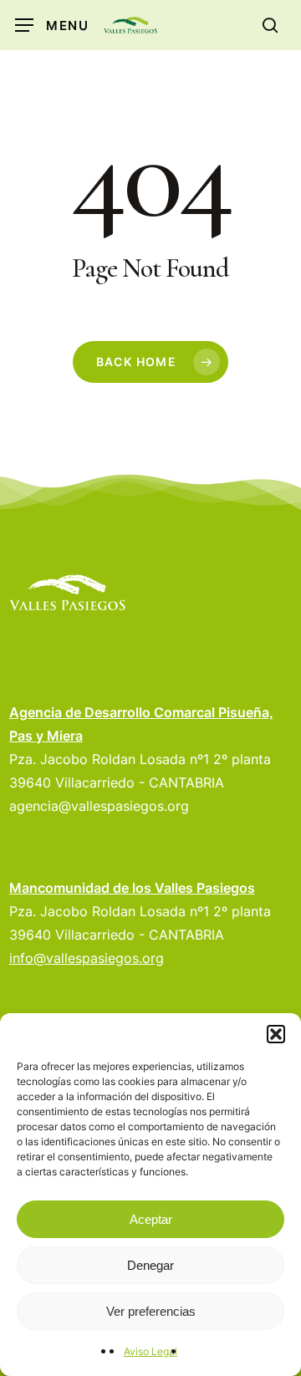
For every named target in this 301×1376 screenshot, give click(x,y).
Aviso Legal (150, 1351)
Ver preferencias (151, 1311)
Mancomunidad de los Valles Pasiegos (132, 887)
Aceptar (151, 1219)
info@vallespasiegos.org (86, 958)
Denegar (150, 1265)
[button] (276, 1034)
